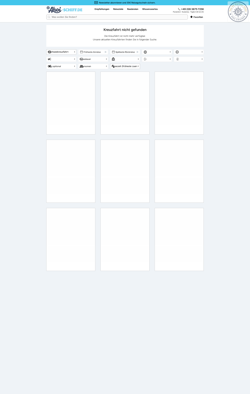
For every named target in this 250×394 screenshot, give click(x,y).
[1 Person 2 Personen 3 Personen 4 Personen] (92, 66)
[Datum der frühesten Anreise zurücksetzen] (105, 52)
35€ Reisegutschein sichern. (127, 2)
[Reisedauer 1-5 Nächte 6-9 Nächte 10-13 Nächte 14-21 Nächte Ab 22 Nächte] (92, 59)
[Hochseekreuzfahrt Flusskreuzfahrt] (60, 52)
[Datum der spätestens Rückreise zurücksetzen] (137, 52)
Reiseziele (118, 9)
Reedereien (132, 9)
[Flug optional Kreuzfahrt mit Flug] (60, 66)
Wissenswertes (150, 9)
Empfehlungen (102, 9)
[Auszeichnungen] (242, 11)
